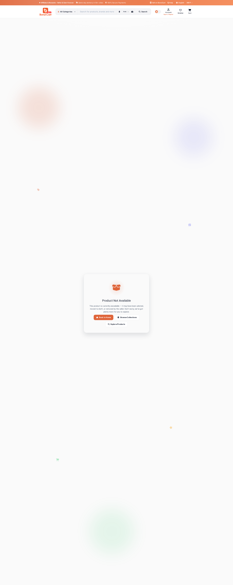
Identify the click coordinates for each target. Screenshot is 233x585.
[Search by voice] (119, 11)
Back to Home (105, 317)
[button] (158, 11)
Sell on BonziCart (158, 3)
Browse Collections (128, 317)
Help (171, 3)
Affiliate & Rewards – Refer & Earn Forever (57, 3)
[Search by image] (132, 11)
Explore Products (118, 324)
